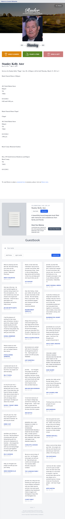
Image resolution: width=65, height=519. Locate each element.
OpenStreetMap (34, 514)
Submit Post (56, 255)
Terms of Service (37, 512)
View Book (35, 211)
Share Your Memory (54, 229)
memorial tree (21, 182)
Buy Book (44, 211)
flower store (45, 182)
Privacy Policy (28, 512)
